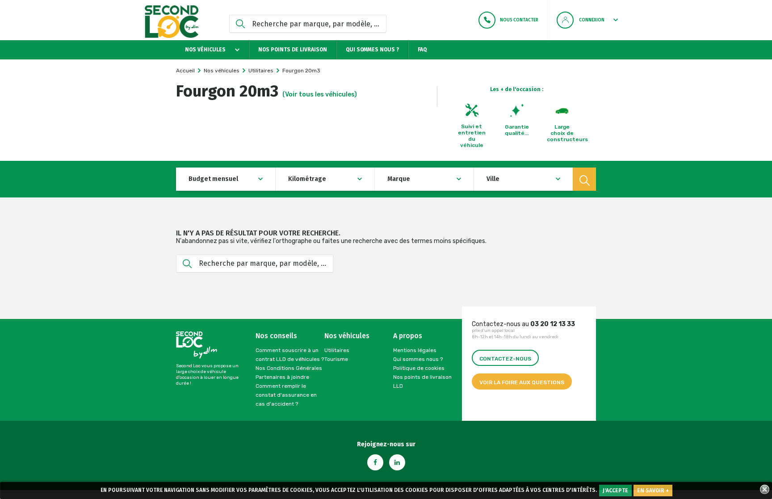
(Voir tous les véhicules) (319, 94)
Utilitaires (336, 350)
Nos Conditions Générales (289, 368)
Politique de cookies (419, 368)
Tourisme (336, 359)
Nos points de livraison (292, 49)
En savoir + (653, 490)
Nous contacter (519, 20)
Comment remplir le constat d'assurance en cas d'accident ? (286, 395)
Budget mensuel (213, 179)
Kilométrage (307, 179)
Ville (493, 179)
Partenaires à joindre (282, 377)
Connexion (591, 20)
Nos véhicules (206, 49)
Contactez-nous (505, 359)
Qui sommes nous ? (372, 49)
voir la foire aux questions (521, 382)
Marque (398, 179)
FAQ (422, 49)
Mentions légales (414, 350)
